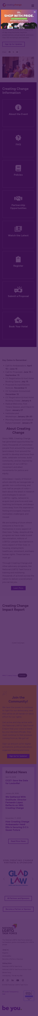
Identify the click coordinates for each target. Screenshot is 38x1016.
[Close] (34, 12)
